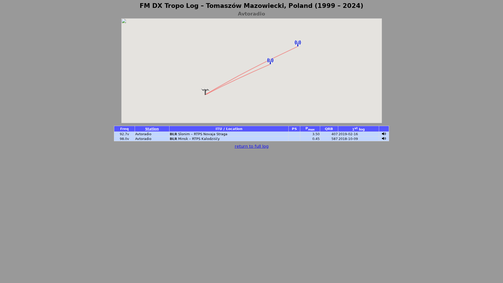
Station (152, 129)
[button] (270, 61)
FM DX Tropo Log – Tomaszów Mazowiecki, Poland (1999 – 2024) (251, 5)
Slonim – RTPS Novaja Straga (202, 134)
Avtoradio (143, 134)
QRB (329, 129)
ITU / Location (229, 129)
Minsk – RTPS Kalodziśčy (199, 139)
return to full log (252, 146)
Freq (124, 129)
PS (294, 129)
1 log (358, 129)
